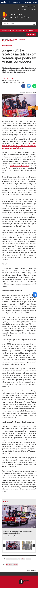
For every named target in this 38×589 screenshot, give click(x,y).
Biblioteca (19, 30)
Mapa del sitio (32, 9)
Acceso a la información (8, 30)
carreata (28, 559)
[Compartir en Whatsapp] (34, 86)
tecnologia (17, 559)
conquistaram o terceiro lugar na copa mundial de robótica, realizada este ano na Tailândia (19, 146)
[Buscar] (33, 23)
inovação (9, 559)
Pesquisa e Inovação (12, 564)
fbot (23, 559)
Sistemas (25, 30)
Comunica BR (16, 2)
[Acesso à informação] (25, 581)
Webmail (30, 30)
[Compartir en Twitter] (29, 86)
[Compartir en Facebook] (23, 86)
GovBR (3, 2)
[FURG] (5, 13)
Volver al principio (31, 570)
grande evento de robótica (19, 166)
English (33, 6)
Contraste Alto (21, 9)
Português (26, 6)
